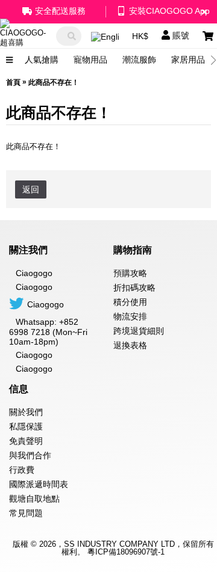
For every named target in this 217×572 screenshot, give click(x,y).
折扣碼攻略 (134, 287)
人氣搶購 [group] (41, 59)
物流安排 (130, 316)
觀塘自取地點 (34, 498)
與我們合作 (30, 455)
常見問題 (26, 513)
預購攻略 (130, 273)
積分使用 (130, 302)
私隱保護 (26, 426)
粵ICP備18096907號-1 (126, 551)
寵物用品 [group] (90, 59)
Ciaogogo (34, 287)
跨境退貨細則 (138, 331)
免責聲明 (26, 441)
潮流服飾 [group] (139, 59)
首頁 (13, 82)
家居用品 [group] (188, 59)
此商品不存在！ (53, 82)
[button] (214, 60)
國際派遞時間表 (38, 484)
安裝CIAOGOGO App (169, 11)
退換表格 (130, 345)
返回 (30, 189)
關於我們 (26, 412)
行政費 (21, 470)
